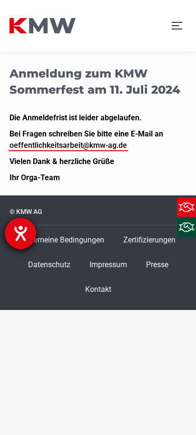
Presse (157, 264)
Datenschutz (49, 264)
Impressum (108, 264)
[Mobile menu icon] (176, 25)
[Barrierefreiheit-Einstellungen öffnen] (20, 233)
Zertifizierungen (149, 239)
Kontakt (98, 289)
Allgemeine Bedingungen (62, 239)
